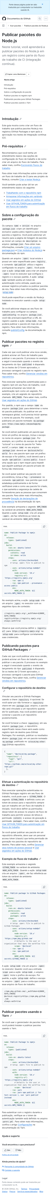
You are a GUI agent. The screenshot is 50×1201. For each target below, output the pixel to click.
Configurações (25, 1124)
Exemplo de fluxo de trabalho (20, 858)
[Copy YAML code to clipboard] (44, 526)
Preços (12, 1191)
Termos (24, 1189)
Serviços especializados (27, 1191)
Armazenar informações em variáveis (24, 196)
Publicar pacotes (14, 26)
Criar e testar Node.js (29, 179)
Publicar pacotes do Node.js (36, 26)
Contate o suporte (12, 1170)
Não (19, 1150)
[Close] (43, 4)
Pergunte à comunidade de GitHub (19, 1166)
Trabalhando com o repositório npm (23, 192)
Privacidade (34, 1189)
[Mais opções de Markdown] (29, 74)
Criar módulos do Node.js (29, 250)
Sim (8, 1150)
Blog (41, 1191)
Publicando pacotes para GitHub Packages (20, 647)
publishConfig (17, 330)
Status (4, 1191)
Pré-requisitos (12, 146)
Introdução (10, 119)
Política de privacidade (10, 1155)
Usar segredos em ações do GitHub (23, 200)
